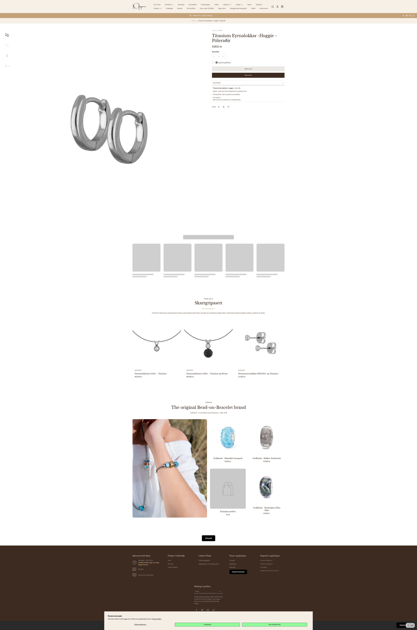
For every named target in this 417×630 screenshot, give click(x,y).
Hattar (216, 5)
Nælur (249, 5)
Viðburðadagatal (204, 560)
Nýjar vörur (222, 8)
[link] (214, 308)
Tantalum (259, 5)
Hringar (238, 5)
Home (193, 21)
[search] (272, 6)
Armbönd (168, 5)
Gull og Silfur (191, 8)
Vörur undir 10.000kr (207, 8)
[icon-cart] (282, 6)
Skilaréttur (232, 564)
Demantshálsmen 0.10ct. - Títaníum (150, 374)
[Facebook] (403, 15)
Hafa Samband (173, 567)
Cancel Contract (238, 572)
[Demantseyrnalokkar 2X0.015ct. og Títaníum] (260, 342)
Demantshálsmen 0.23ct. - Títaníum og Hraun (207, 374)
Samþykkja (207, 624)
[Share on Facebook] (218, 106)
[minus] (214, 56)
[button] (248, 68)
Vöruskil (208, 538)
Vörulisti (170, 564)
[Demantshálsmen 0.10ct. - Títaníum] (156, 342)
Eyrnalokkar (193, 5)
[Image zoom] (109, 126)
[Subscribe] (220, 591)
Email (197, 591)
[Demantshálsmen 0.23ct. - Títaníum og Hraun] (208, 342)
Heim (169, 560)
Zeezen (179, 8)
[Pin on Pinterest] (228, 106)
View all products (208, 309)
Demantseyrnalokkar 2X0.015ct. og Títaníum (258, 374)
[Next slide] (179, 342)
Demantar (181, 5)
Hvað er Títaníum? (266, 560)
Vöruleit (232, 560)
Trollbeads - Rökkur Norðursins (266, 458)
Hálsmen (226, 5)
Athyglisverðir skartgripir (238, 8)
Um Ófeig (263, 567)
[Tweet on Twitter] (223, 106)
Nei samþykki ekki (275, 624)
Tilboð (253, 8)
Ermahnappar (205, 5)
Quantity (215, 52)
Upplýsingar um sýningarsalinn (209, 564)
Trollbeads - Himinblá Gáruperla (227, 458)
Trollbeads (169, 8)
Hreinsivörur (264, 8)
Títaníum (156, 8)
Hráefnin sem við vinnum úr (269, 571)
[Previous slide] (134, 342)
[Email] (410, 15)
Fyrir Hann (157, 5)
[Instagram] (406, 15)
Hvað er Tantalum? (266, 564)
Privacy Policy (156, 619)
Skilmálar (232, 567)
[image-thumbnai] (7, 35)
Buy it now (248, 75)
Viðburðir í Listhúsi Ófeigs (202, 15)
